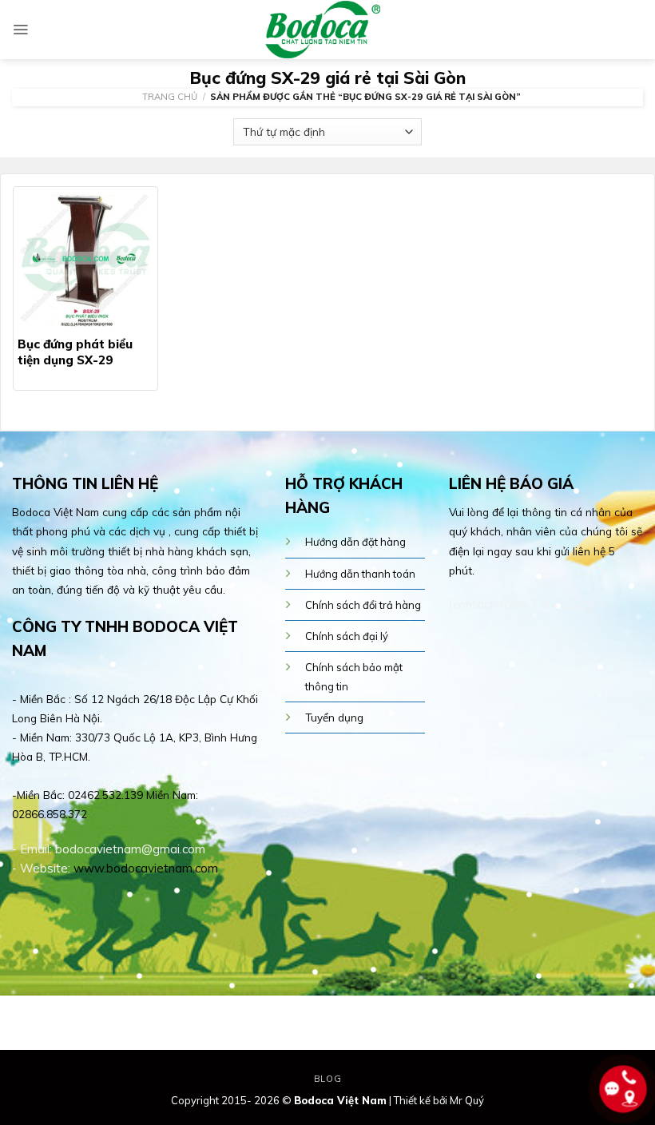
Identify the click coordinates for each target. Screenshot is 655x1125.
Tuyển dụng (334, 717)
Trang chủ (169, 96)
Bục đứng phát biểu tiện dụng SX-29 (75, 352)
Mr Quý (467, 1100)
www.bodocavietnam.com (145, 868)
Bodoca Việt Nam (340, 1100)
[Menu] (20, 29)
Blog (327, 1078)
